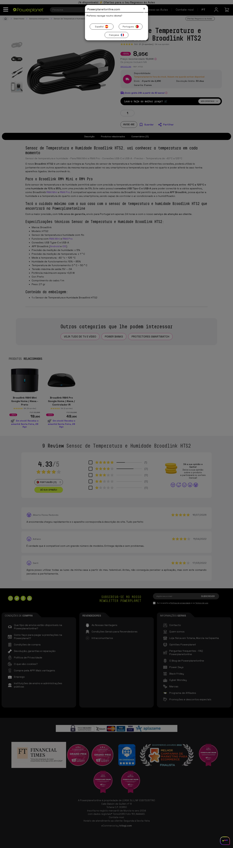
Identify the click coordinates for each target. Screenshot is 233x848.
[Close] (144, 8)
